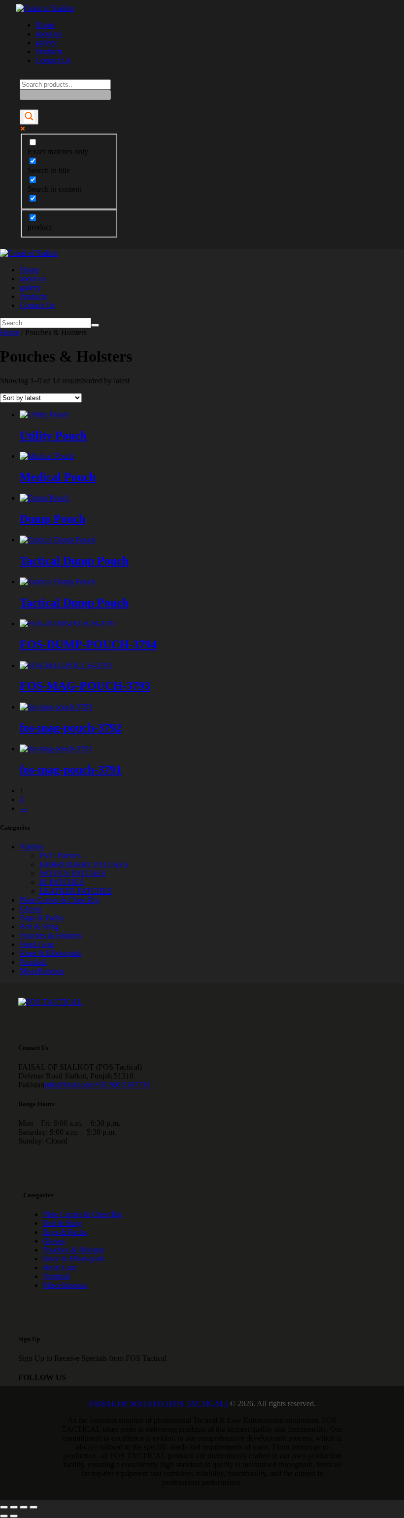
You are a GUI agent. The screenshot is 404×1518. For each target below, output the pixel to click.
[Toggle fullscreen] (14, 1507)
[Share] (24, 1507)
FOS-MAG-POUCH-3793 (85, 685)
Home (9, 332)
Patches (31, 847)
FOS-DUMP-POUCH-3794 (88, 644)
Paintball (33, 962)
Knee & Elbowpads (50, 953)
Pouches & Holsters (50, 935)
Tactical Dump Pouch (74, 560)
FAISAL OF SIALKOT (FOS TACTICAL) (158, 1403)
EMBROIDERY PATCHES (83, 864)
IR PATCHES (61, 882)
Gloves (31, 909)
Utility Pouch (53, 435)
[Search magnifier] (29, 117)
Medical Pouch (58, 477)
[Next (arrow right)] (14, 1516)
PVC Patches (60, 855)
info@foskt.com (69, 1084)
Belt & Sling (39, 926)
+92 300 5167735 (122, 1084)
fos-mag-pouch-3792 (71, 727)
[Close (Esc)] (33, 1507)
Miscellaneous (42, 971)
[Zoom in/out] (4, 1507)
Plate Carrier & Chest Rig (60, 900)
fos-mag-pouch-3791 (71, 769)
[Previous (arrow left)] (4, 1516)
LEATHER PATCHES (75, 891)
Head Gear (37, 944)
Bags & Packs (42, 917)
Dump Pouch (52, 518)
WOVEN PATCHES (72, 873)
